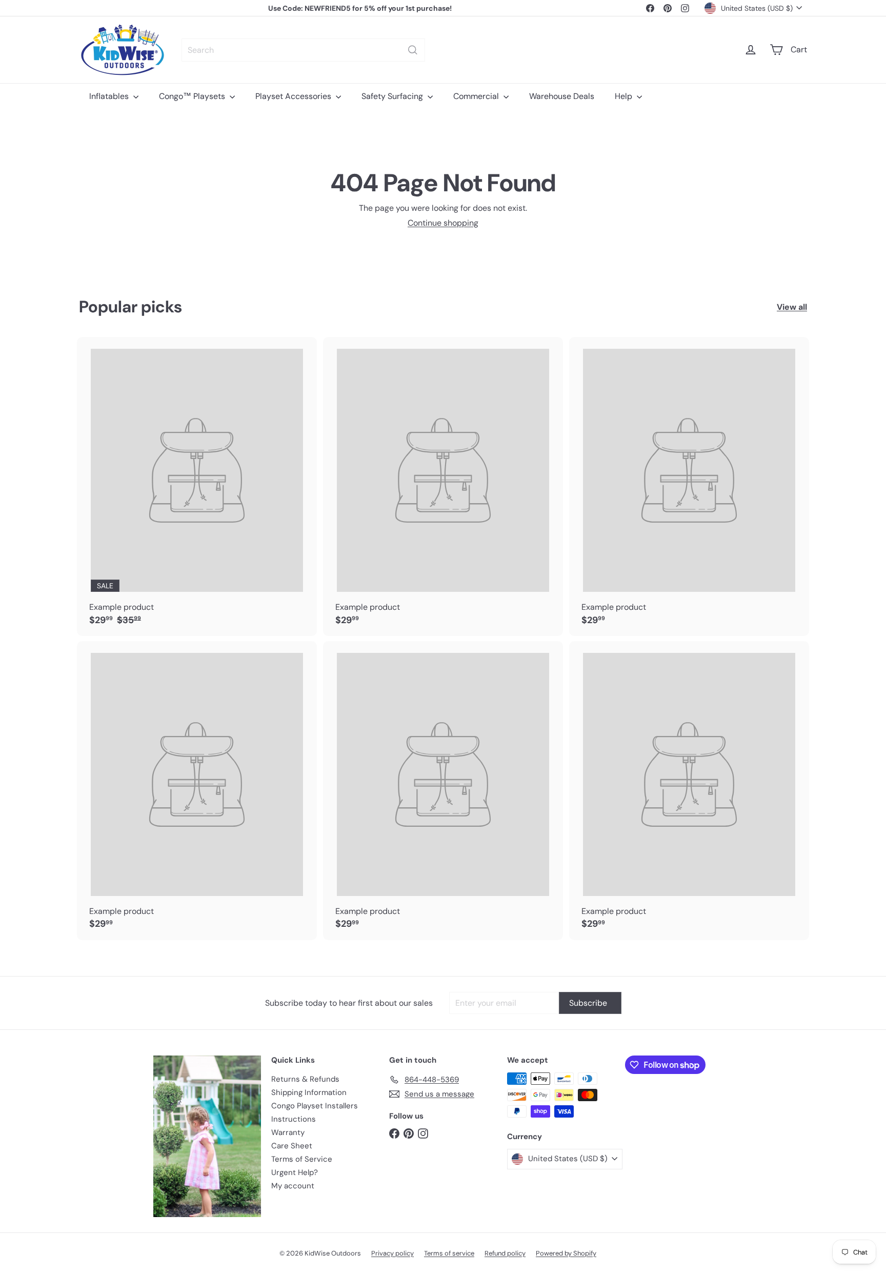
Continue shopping (443, 222)
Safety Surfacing (393, 96)
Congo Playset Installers (314, 1106)
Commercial (477, 96)
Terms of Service (301, 1159)
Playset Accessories (294, 96)
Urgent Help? (294, 1172)
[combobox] (303, 50)
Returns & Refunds (305, 1079)
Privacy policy (392, 1253)
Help (624, 96)
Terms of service (449, 1253)
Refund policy (505, 1253)
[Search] (412, 50)
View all (792, 307)
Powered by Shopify (566, 1253)
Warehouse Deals (561, 96)
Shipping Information (309, 1092)
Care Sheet (291, 1146)
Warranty (288, 1132)
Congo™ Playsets (193, 96)
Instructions (293, 1119)
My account (292, 1186)
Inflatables (110, 96)
